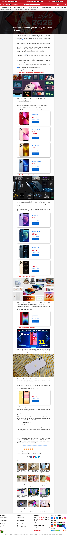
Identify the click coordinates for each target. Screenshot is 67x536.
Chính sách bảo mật (20, 520)
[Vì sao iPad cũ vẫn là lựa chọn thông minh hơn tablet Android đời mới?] (33, 503)
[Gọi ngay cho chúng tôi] (2, 531)
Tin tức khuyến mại (3, 520)
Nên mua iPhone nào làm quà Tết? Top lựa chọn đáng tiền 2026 (33, 484)
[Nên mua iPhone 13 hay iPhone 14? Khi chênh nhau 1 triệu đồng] (45, 503)
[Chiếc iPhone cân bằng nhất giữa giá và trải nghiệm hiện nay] (22, 503)
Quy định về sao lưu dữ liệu (21, 525)
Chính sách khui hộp (20, 522)
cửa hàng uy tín (24, 427)
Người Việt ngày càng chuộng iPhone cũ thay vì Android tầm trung (45, 471)
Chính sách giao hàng (20, 523)
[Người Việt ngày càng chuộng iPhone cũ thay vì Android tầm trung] (45, 466)
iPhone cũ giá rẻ (24, 453)
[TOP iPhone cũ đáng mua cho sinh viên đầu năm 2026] (45, 478)
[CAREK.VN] (38, 530)
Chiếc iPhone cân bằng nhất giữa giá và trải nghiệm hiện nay (21, 509)
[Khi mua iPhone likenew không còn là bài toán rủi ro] (33, 466)
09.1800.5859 (41, 519)
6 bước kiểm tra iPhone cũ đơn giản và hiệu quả (31, 433)
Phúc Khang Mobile (32, 427)
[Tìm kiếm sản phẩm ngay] (39, 4)
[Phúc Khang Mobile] (5, 5)
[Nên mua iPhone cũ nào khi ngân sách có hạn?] (33, 491)
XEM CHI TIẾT (35, 121)
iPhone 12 (39, 453)
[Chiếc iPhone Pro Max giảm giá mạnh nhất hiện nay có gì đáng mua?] (22, 478)
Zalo (65, 527)
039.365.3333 (41, 517)
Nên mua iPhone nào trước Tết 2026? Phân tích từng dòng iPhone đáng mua (44, 496)
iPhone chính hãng (3, 522)
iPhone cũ (21, 39)
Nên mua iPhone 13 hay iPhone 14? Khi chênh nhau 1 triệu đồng (45, 509)
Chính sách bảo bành (20, 517)
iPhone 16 (26, 53)
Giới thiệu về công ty (3, 517)
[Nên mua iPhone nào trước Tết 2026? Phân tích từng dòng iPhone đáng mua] (45, 491)
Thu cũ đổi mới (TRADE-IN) (21, 526)
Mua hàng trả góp (3, 525)
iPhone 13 (30, 453)
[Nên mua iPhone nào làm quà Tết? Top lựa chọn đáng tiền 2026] (33, 478)
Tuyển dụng (2, 526)
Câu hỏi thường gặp (3, 523)
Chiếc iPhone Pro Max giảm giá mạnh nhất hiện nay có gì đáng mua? (22, 484)
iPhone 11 (34, 453)
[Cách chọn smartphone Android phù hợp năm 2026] (22, 466)
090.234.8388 (41, 522)
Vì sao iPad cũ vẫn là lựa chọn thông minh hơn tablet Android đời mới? (33, 509)
